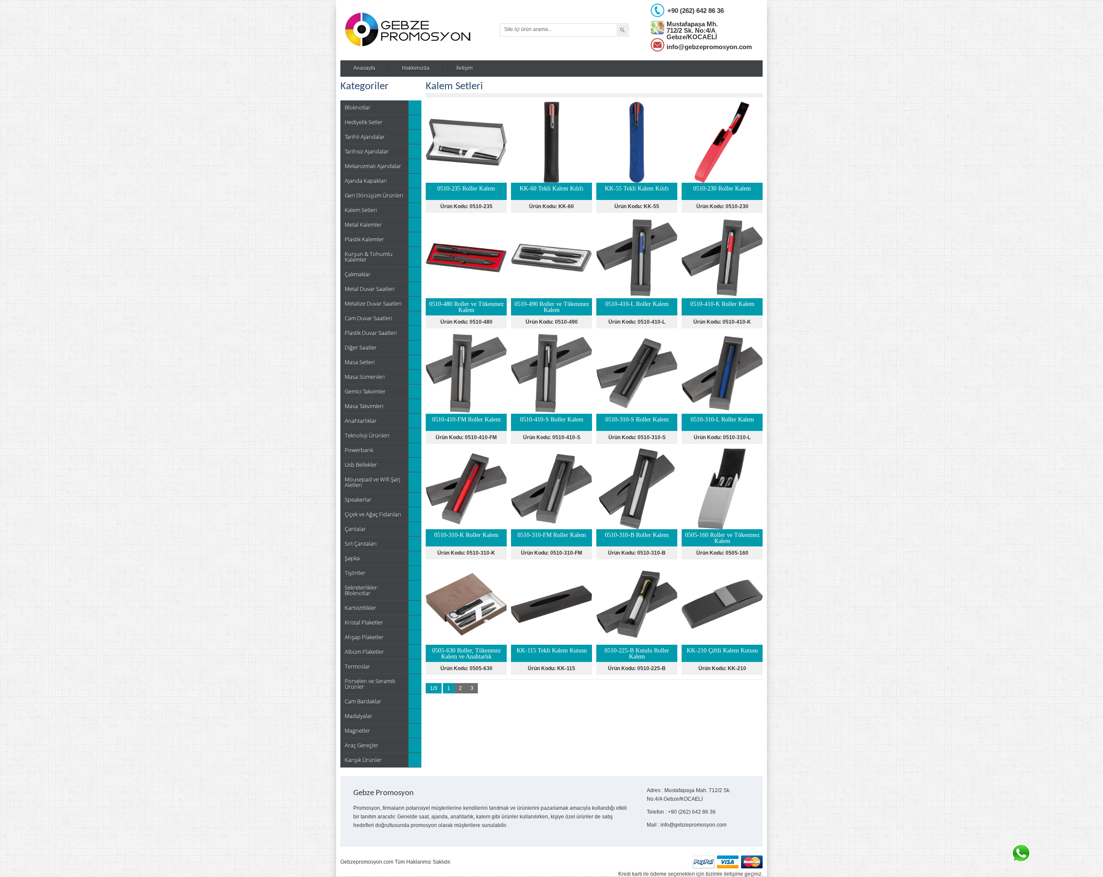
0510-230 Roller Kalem (722, 188)
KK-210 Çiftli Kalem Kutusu (722, 650)
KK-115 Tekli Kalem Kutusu (552, 650)
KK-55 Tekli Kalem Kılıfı (637, 188)
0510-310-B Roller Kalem (637, 535)
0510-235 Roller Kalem (466, 188)
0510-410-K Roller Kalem (722, 304)
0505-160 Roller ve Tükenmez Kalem (722, 538)
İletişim (464, 68)
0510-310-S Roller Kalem (637, 419)
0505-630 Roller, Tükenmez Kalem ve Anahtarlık (466, 653)
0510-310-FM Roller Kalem (551, 535)
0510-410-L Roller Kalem (637, 304)
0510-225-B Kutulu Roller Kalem (636, 653)
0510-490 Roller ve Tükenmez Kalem (551, 307)
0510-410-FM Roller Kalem (466, 419)
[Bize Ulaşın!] (1020, 853)
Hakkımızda (416, 68)
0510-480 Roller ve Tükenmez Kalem (466, 307)
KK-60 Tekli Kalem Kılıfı (551, 188)
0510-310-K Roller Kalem (466, 535)
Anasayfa (364, 68)
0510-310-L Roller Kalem (722, 419)
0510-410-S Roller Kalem (551, 419)
